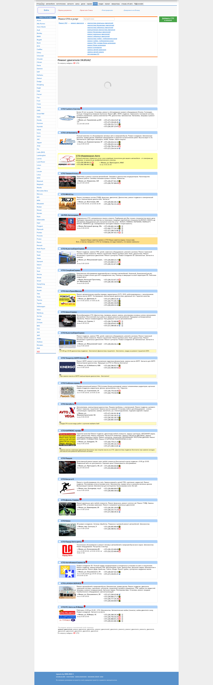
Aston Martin (41, 27)
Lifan (38, 168)
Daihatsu (40, 75)
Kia (38, 149)
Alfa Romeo (41, 23)
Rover (39, 252)
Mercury (40, 194)
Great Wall (40, 113)
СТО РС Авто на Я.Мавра (72, 607)
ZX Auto (39, 322)
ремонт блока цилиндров (96, 45)
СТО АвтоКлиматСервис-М (73, 563)
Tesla (38, 297)
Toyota (39, 303)
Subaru (39, 287)
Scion (39, 268)
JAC (38, 139)
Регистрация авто (107, 10)
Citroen (39, 62)
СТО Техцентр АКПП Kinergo (73, 358)
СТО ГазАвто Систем (70, 109)
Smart (39, 281)
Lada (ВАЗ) (41, 152)
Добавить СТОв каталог (168, 19)
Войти (46, 10)
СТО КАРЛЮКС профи (71, 431)
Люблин (39, 342)
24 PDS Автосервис (70, 215)
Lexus (39, 165)
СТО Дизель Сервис (70, 500)
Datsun (39, 78)
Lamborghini (41, 155)
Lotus (39, 175)
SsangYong (41, 284)
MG (38, 197)
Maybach (40, 184)
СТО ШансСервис (69, 312)
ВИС (38, 326)
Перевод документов (64, 10)
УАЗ (38, 351)
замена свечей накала (95, 52)
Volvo (39, 310)
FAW (38, 91)
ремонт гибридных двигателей (98, 36)
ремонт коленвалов (94, 47)
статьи (101, 676)
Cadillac (39, 49)
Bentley (39, 33)
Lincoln (39, 171)
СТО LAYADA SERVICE (71, 583)
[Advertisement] (168, 590)
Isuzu (39, 133)
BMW (39, 36)
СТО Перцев (66, 458)
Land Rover (41, 162)
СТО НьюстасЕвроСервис (73, 249)
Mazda (39, 187)
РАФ (38, 348)
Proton (39, 239)
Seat (38, 271)
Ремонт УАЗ (63, 23)
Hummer (40, 123)
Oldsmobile (41, 220)
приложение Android (93, 676)
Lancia (39, 159)
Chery (39, 52)
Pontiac (39, 232)
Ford (38, 101)
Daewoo (40, 68)
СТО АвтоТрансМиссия (71, 291)
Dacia (39, 65)
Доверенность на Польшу (132, 10)
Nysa (38, 216)
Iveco (39, 136)
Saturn (39, 265)
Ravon (39, 242)
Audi (38, 30)
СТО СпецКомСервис (70, 270)
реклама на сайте (60, 676)
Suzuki (39, 290)
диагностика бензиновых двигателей (100, 25)
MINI (38, 200)
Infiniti (39, 130)
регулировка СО (93, 54)
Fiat (38, 97)
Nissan (39, 210)
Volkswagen (41, 306)
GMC (38, 110)
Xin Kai (39, 316)
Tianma (39, 300)
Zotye (39, 319)
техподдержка (70, 676)
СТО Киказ (65, 521)
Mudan (39, 207)
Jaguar (39, 142)
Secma (39, 274)
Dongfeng (40, 85)
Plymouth (40, 229)
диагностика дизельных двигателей (100, 23)
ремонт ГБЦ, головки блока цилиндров (101, 43)
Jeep (38, 146)
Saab (38, 255)
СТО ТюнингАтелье (70, 173)
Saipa (39, 258)
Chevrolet (40, 56)
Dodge (39, 81)
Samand (40, 261)
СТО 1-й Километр (69, 133)
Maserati (40, 181)
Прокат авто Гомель (86, 10)
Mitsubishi (40, 204)
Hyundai (40, 126)
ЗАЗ (38, 332)
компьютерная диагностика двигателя (101, 30)
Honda (39, 120)
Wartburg (40, 313)
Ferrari (39, 94)
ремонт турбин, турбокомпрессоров (100, 41)
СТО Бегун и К (67, 479)
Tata (38, 294)
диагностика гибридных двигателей (100, 27)
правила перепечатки (81, 676)
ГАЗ (38, 329)
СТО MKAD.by (67, 194)
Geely (39, 107)
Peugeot (40, 226)
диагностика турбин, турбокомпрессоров (102, 38)
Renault (39, 245)
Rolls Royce (41, 249)
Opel (38, 223)
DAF (38, 72)
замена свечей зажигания (96, 50)
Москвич (40, 345)
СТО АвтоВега (67, 404)
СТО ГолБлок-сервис (70, 383)
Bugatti (39, 40)
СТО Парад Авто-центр (71, 542)
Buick (39, 43)
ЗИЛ (38, 335)
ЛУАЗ (39, 339)
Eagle (39, 88)
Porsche (40, 236)
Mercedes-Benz (42, 191)
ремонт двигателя (77, 23)
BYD (38, 46)
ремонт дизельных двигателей (98, 34)
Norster (39, 213)
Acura (39, 20)
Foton (39, 104)
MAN (38, 178)
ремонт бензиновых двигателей (98, 32)
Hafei (38, 117)
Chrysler (40, 59)
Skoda (39, 277)
